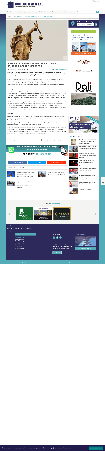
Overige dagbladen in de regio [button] (84, 248)
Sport (48, 11)
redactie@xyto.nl (21, 246)
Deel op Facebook (18, 162)
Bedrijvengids (22, 11)
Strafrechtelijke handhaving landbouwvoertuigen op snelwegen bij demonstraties (87, 176)
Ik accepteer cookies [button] (96, 448)
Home (9, 16)
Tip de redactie (58, 162)
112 (10, 11)
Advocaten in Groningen (86, 189)
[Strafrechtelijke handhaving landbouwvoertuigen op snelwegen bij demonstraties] (73, 177)
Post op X (38, 162)
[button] (8, 214)
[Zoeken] (97, 12)
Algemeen (15, 11)
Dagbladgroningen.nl (29, 4)
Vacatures (60, 11)
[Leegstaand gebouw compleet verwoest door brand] (73, 170)
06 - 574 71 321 (43, 154)
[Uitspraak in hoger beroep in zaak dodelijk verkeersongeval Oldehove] (73, 156)
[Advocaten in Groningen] (73, 191)
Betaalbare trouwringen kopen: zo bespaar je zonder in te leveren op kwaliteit (88, 141)
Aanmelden (57, 252)
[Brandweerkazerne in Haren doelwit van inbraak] (73, 184)
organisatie (22, 140)
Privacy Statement (92, 262)
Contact (66, 11)
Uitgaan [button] (53, 11)
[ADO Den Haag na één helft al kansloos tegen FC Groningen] (73, 149)
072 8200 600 (21, 244)
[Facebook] (54, 237)
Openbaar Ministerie (61, 69)
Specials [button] (43, 11)
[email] (103, 183)
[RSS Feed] (60, 237)
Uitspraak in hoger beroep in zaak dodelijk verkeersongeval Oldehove (87, 155)
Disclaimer (83, 262)
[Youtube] (57, 237)
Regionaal (37, 11)
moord (17, 140)
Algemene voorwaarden (74, 262)
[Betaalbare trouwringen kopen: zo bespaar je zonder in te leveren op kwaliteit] (73, 142)
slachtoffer (11, 140)
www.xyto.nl (20, 248)
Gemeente (30, 11)
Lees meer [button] (68, 448)
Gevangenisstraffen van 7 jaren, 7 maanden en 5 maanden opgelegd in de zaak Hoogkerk (26, 174)
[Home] (8, 12)
